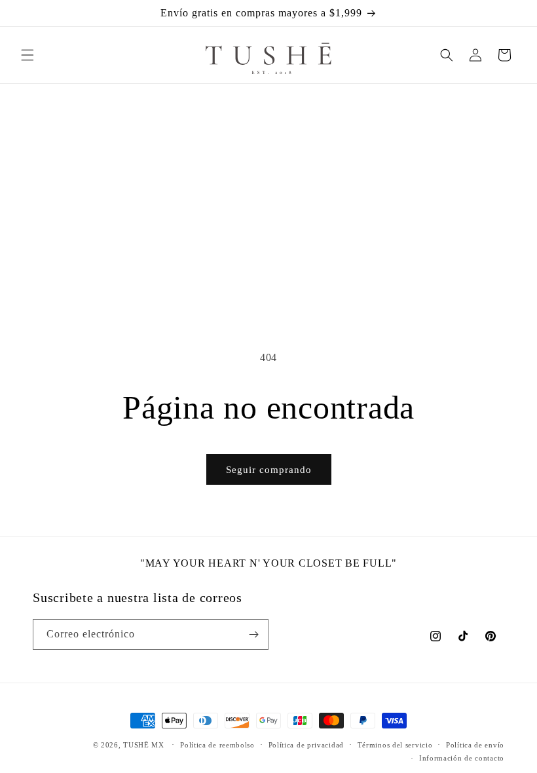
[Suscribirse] (253, 634)
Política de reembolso (217, 745)
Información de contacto (461, 758)
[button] (27, 55)
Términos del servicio (395, 745)
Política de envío (475, 745)
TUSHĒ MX (143, 745)
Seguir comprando (269, 469)
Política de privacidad (306, 745)
